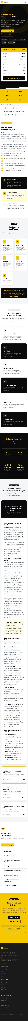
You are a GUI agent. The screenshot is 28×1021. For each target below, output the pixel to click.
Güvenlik (3, 987)
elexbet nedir (4, 1003)
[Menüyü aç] (25, 2)
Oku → (23, 779)
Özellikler (3, 971)
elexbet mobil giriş (5, 1005)
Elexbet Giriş (4, 969)
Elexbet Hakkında (5, 966)
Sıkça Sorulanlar (14, 921)
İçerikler (3, 992)
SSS (2, 976)
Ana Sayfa (3, 104)
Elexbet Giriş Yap (7, 31)
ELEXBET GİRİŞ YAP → (14, 78)
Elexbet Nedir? (7, 35)
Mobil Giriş (3, 989)
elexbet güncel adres (5, 1000)
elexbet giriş (4, 998)
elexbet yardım (4, 1007)
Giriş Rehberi (4, 982)
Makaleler (3, 973)
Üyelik (2, 984)
